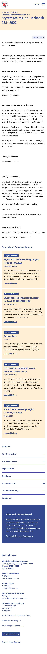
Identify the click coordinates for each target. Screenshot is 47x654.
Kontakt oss (7, 498)
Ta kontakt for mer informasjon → (19, 536)
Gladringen (6, 476)
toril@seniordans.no (10, 588)
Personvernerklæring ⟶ (11, 621)
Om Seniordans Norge (11, 491)
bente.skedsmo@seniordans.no (14, 598)
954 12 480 (6, 576)
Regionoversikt (8, 469)
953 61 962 (6, 586)
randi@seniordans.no (10, 578)
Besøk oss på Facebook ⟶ (12, 626)
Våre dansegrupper (9, 461)
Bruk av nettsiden (9, 483)
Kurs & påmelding (9, 454)
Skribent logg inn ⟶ (11, 634)
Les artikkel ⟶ (10, 283)
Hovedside (5, 12)
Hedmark (14, 12)
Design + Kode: (11, 642)
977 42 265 (6, 596)
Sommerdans (10, 336)
